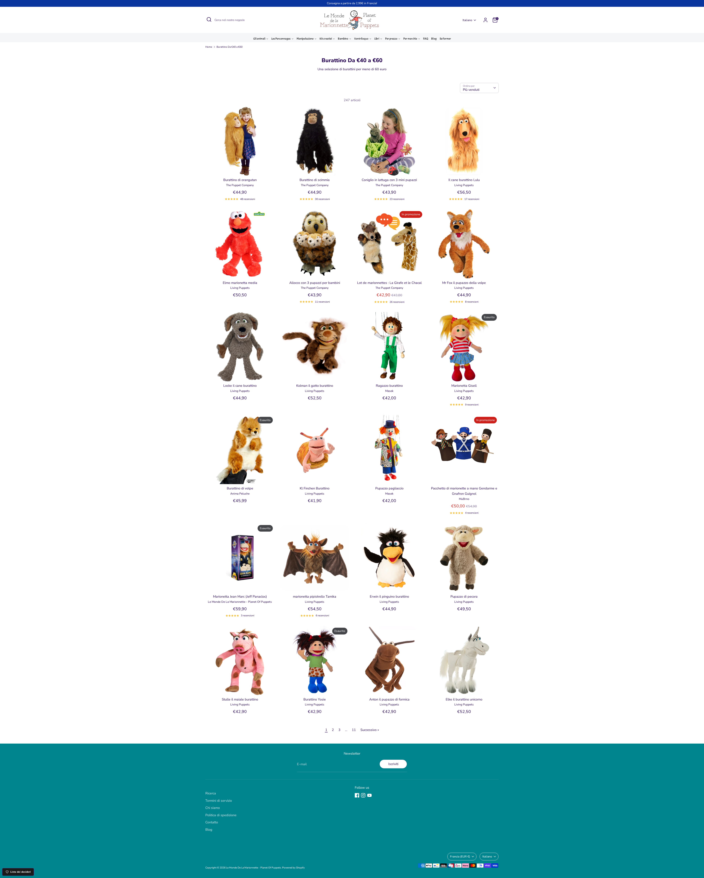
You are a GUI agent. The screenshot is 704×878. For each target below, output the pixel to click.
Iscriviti (393, 764)
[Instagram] (363, 795)
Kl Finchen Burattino (314, 488)
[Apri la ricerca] (209, 19)
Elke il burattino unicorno (464, 699)
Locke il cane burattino (240, 385)
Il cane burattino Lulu (464, 180)
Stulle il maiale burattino (240, 699)
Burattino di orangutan (240, 180)
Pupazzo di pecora (464, 596)
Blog (208, 829)
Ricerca (210, 793)
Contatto (211, 822)
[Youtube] (369, 795)
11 (354, 730)
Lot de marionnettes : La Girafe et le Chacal (389, 283)
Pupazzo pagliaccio (389, 488)
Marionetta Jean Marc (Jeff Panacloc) (240, 596)
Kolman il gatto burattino (314, 385)
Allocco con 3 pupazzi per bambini (314, 283)
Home (208, 47)
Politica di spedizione (220, 815)
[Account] (485, 20)
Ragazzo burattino (389, 385)
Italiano (467, 20)
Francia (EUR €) (460, 857)
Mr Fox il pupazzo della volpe (464, 283)
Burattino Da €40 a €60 (230, 47)
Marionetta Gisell (464, 385)
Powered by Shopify (293, 867)
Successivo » (369, 730)
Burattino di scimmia (315, 180)
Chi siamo (212, 808)
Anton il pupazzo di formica (389, 699)
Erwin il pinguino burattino (389, 596)
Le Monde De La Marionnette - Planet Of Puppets (253, 867)
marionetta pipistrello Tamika (314, 596)
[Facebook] (357, 795)
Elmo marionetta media (240, 283)
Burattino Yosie (314, 699)
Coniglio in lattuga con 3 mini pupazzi (389, 180)
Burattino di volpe (240, 488)
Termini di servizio (218, 800)
